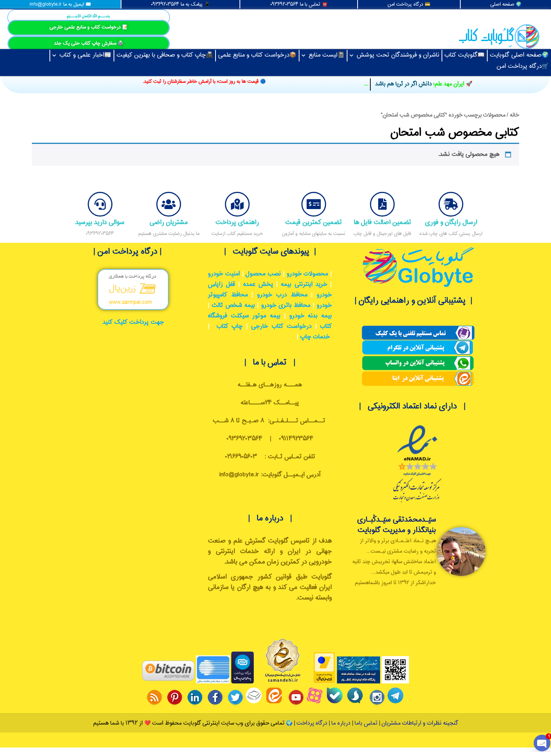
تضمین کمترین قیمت (313, 222)
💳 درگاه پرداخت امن (409, 4)
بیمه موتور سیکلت (255, 316)
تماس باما (366, 723)
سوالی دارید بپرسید (99, 222)
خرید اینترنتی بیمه (304, 285)
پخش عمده (258, 285)
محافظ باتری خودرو (286, 306)
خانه (514, 115)
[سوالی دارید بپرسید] (100, 204)
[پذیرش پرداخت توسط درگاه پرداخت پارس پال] (242, 682)
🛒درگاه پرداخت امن (523, 66)
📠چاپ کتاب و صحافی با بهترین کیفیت (165, 55)
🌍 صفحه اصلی (505, 4)
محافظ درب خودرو (282, 295)
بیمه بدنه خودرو (310, 316)
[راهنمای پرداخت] (237, 204)
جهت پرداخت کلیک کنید (133, 322)
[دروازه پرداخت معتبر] (324, 682)
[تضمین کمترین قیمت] (313, 204)
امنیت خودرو (224, 274)
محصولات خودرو (307, 274)
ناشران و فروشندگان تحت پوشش (398, 55)
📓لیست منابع (326, 55)
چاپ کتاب (230, 326)
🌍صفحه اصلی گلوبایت (519, 55)
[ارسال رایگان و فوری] (451, 204)
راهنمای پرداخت (237, 222)
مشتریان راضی (169, 222)
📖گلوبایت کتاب (465, 55)
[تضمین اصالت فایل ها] (382, 204)
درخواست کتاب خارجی (281, 326)
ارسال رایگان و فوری (451, 222)
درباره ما (340, 723)
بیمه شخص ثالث (233, 306)
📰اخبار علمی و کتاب (85, 55)
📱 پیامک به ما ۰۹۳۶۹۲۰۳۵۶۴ (180, 4)
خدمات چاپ (315, 337)
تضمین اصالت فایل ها (382, 222)
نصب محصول (263, 274)
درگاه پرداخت (311, 723)
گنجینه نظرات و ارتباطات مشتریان (420, 723)
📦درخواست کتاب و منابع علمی (257, 55)
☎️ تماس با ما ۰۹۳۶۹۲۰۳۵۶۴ (299, 4)
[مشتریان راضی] (168, 204)
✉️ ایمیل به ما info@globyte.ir (60, 4)
